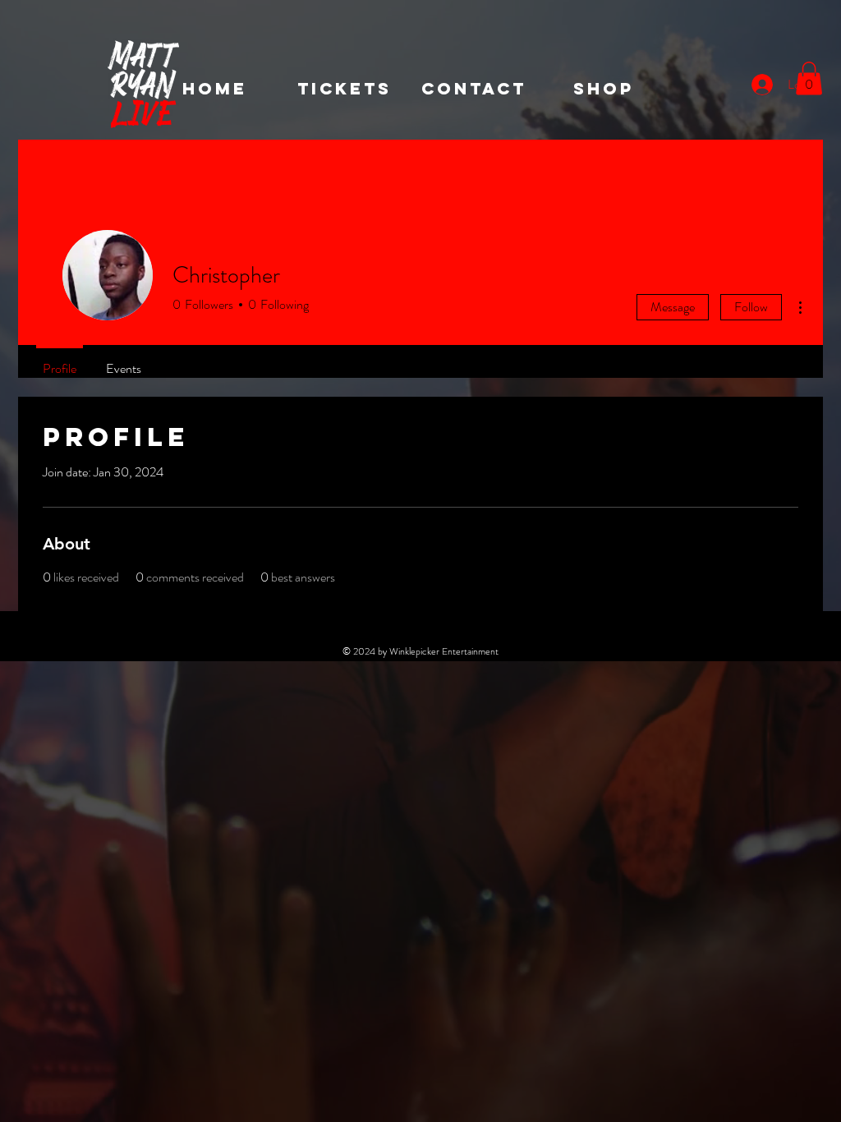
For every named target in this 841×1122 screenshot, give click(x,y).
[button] (809, 78)
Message (672, 306)
